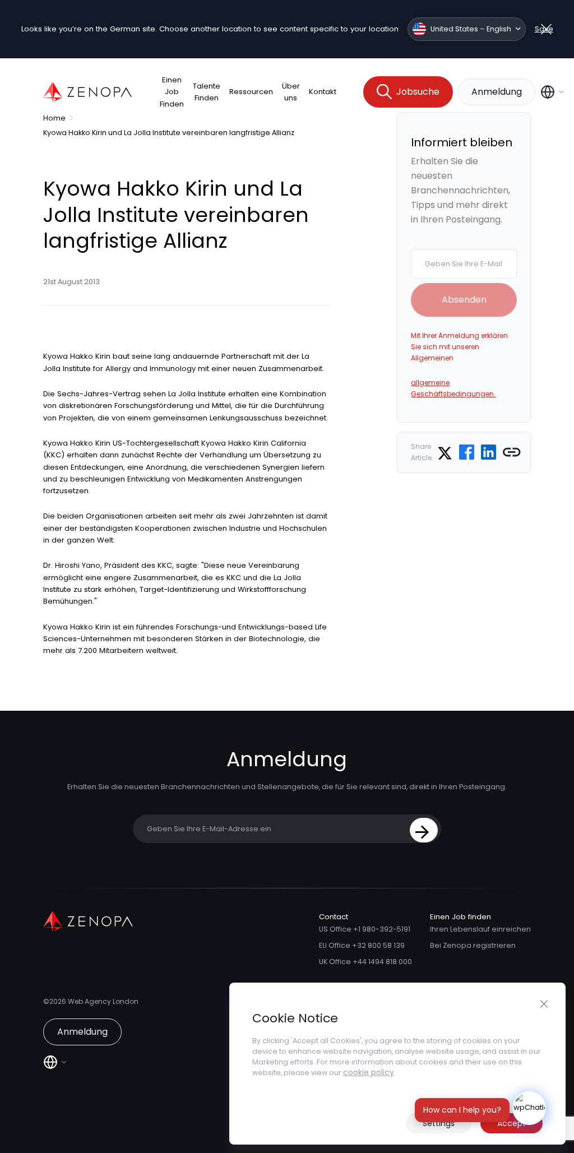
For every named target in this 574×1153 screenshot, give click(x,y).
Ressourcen (251, 91)
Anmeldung (496, 91)
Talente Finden (206, 92)
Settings (439, 1123)
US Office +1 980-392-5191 (364, 929)
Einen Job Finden (172, 92)
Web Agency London (103, 1001)
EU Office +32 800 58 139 (362, 945)
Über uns (291, 92)
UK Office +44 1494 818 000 (365, 961)
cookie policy (368, 1072)
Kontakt (322, 91)
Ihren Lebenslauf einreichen (480, 929)
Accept (511, 1123)
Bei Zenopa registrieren (473, 945)
